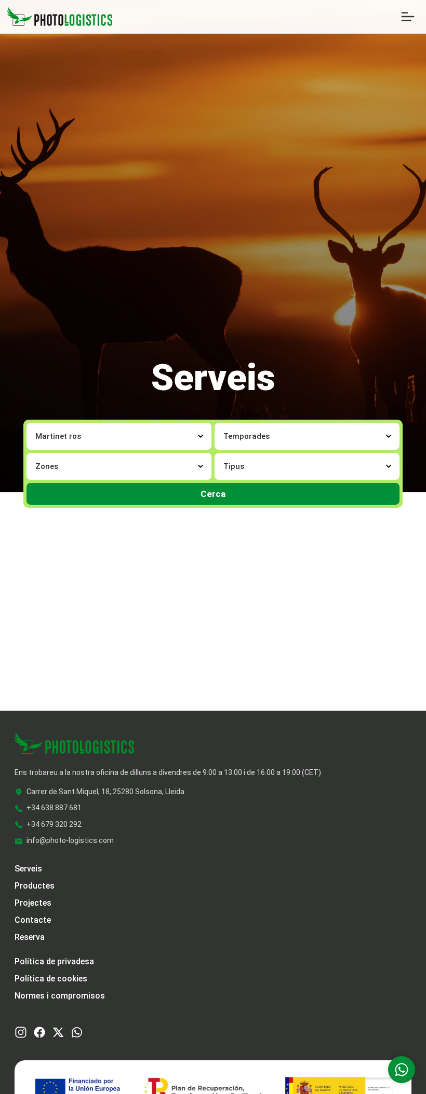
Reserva (30, 937)
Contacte (33, 920)
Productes (35, 886)
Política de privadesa (54, 961)
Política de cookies (51, 979)
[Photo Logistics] (59, 16)
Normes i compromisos (60, 996)
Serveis (28, 869)
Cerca (213, 494)
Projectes (33, 903)
